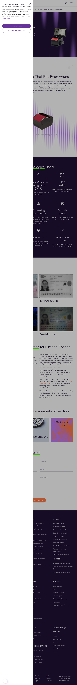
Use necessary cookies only (16, 31)
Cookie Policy (6, 19)
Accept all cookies (16, 26)
